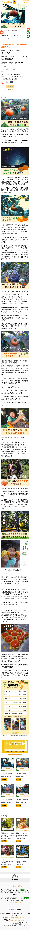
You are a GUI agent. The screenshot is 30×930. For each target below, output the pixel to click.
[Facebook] (13, 879)
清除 (2, 71)
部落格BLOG (15, 876)
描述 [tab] (2, 95)
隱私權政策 (15, 877)
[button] (26, 6)
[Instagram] (15, 879)
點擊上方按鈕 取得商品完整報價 (15, 754)
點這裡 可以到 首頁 (16, 886)
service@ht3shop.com (18, 920)
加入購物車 (10, 86)
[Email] (17, 879)
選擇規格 (4, 779)
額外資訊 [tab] (3, 97)
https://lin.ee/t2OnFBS (15, 902)
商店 (15, 874)
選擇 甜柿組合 (4, 66)
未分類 (5, 30)
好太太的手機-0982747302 (18, 918)
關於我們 (15, 875)
